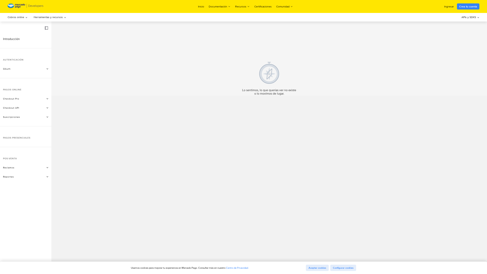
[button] (46, 28)
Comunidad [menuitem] (283, 6)
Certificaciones (263, 6)
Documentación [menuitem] (218, 6)
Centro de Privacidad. (237, 268)
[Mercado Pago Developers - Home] (26, 7)
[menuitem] (18, 17)
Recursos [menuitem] (240, 6)
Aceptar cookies (317, 268)
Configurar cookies (343, 268)
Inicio (201, 6)
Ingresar (449, 6)
